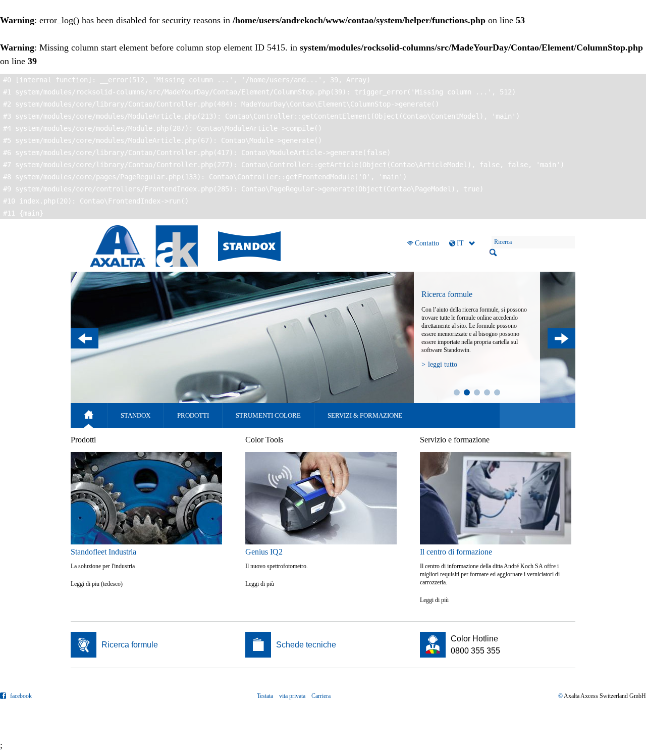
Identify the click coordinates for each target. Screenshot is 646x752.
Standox (135, 415)
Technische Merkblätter (487, 392)
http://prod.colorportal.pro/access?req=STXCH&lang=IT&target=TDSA (323, 645)
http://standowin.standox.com (148, 645)
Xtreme (457, 392)
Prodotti (193, 415)
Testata (265, 695)
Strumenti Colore (268, 415)
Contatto (427, 243)
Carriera (321, 695)
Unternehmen (477, 392)
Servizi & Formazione (365, 415)
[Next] (561, 338)
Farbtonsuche (467, 392)
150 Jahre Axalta (497, 392)
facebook (20, 695)
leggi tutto (442, 364)
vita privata (292, 695)
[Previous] (84, 338)
